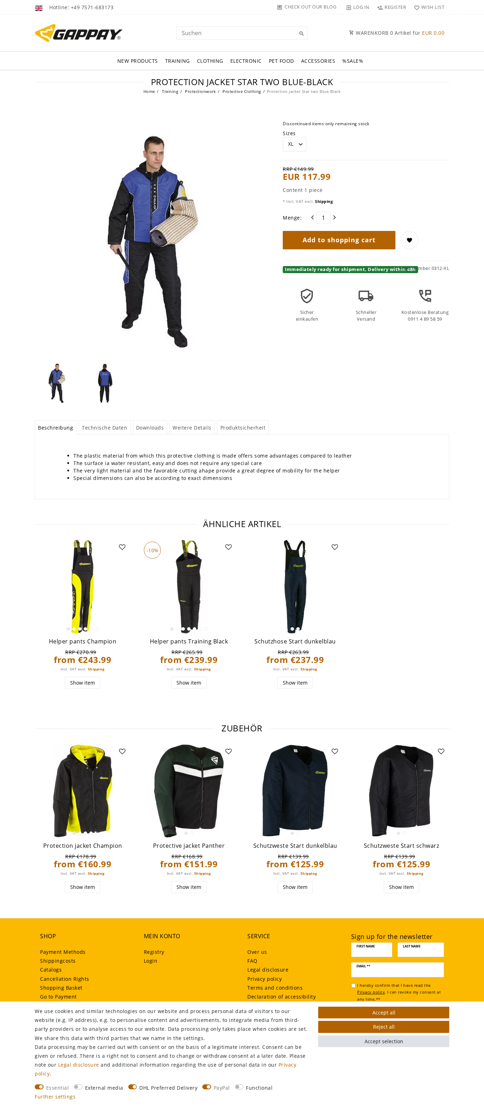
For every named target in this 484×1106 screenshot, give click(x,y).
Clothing (210, 60)
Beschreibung (55, 427)
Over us (257, 952)
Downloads (150, 427)
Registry (154, 952)
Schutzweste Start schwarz (401, 845)
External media (104, 1087)
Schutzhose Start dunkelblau (295, 641)
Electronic (246, 60)
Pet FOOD (281, 60)
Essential (57, 1087)
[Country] (39, 7)
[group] (82, 586)
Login (151, 960)
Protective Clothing (241, 91)
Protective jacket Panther (189, 845)
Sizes (289, 133)
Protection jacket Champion (82, 845)
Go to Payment (58, 996)
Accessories (318, 60)
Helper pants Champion (83, 641)
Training (177, 60)
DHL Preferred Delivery (168, 1087)
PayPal (222, 1087)
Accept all (383, 1012)
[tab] (56, 427)
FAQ (252, 960)
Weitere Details (192, 427)
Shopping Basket (61, 987)
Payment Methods (63, 952)
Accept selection (384, 1041)
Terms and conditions (275, 987)
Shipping (323, 201)
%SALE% (352, 60)
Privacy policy (264, 978)
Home (149, 91)
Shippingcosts (58, 960)
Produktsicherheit (243, 427)
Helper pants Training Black (189, 641)
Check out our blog (310, 7)
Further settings (55, 1096)
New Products (137, 60)
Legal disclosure (267, 969)
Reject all (384, 1026)
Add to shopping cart (339, 240)
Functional (259, 1087)
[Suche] (300, 34)
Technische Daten (104, 427)
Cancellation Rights (64, 978)
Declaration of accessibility (281, 996)
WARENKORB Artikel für (399, 32)
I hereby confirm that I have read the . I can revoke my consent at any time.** (399, 992)
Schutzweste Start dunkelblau (295, 845)
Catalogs (51, 969)
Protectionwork (200, 91)
